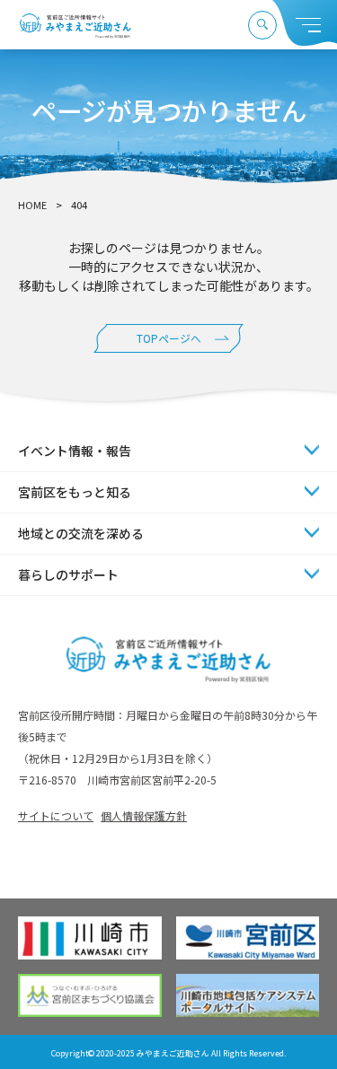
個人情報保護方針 (144, 815)
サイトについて (55, 815)
